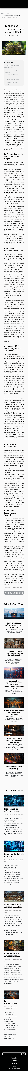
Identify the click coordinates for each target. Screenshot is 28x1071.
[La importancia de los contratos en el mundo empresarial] (14, 730)
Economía (14, 1060)
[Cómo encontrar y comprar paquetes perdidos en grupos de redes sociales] (14, 896)
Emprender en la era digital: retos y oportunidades (14, 768)
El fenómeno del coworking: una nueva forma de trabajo (11, 957)
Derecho (14, 1063)
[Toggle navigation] (3, 4)
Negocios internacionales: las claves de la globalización (14, 712)
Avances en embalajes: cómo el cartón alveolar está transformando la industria (14, 654)
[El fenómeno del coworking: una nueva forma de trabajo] (14, 945)
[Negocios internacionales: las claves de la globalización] (14, 702)
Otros (7, 13)
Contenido (9, 62)
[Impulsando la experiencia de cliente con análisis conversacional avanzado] (14, 673)
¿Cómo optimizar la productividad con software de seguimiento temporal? (14, 624)
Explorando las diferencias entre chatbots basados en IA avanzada (13, 812)
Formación (14, 1058)
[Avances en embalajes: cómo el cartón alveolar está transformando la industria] (14, 643)
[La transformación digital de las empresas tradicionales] (11, 994)
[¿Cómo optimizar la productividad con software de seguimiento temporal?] (14, 613)
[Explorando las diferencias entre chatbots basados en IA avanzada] (14, 801)
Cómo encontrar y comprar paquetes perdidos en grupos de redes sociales (13, 908)
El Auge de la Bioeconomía (13, 79)
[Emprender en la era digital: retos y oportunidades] (14, 758)
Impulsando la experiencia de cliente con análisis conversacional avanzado (14, 683)
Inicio (2, 13)
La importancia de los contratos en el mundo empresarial (14, 740)
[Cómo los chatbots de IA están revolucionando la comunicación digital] (14, 846)
